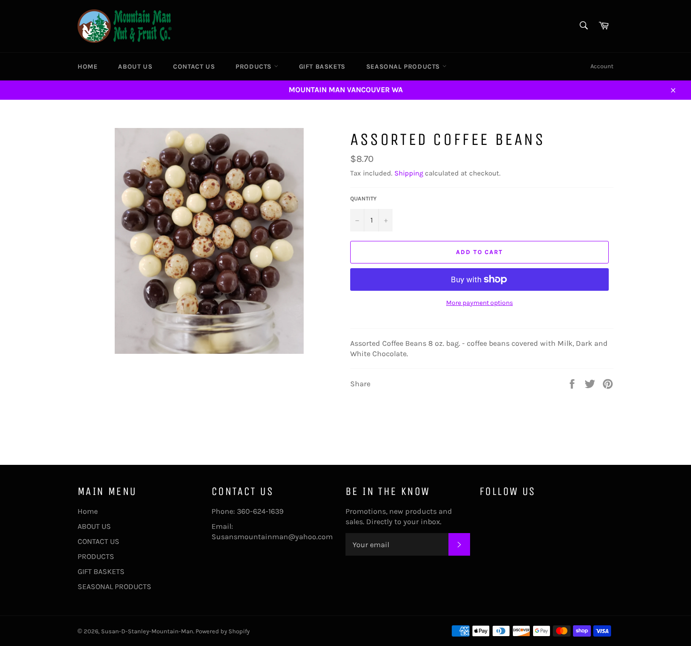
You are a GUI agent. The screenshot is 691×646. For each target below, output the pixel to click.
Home (87, 67)
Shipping (408, 173)
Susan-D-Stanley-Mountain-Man (147, 631)
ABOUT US (135, 67)
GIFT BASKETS (322, 67)
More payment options (479, 303)
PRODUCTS (255, 67)
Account (601, 66)
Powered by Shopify (223, 631)
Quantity (363, 198)
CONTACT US (194, 67)
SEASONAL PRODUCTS (404, 67)
